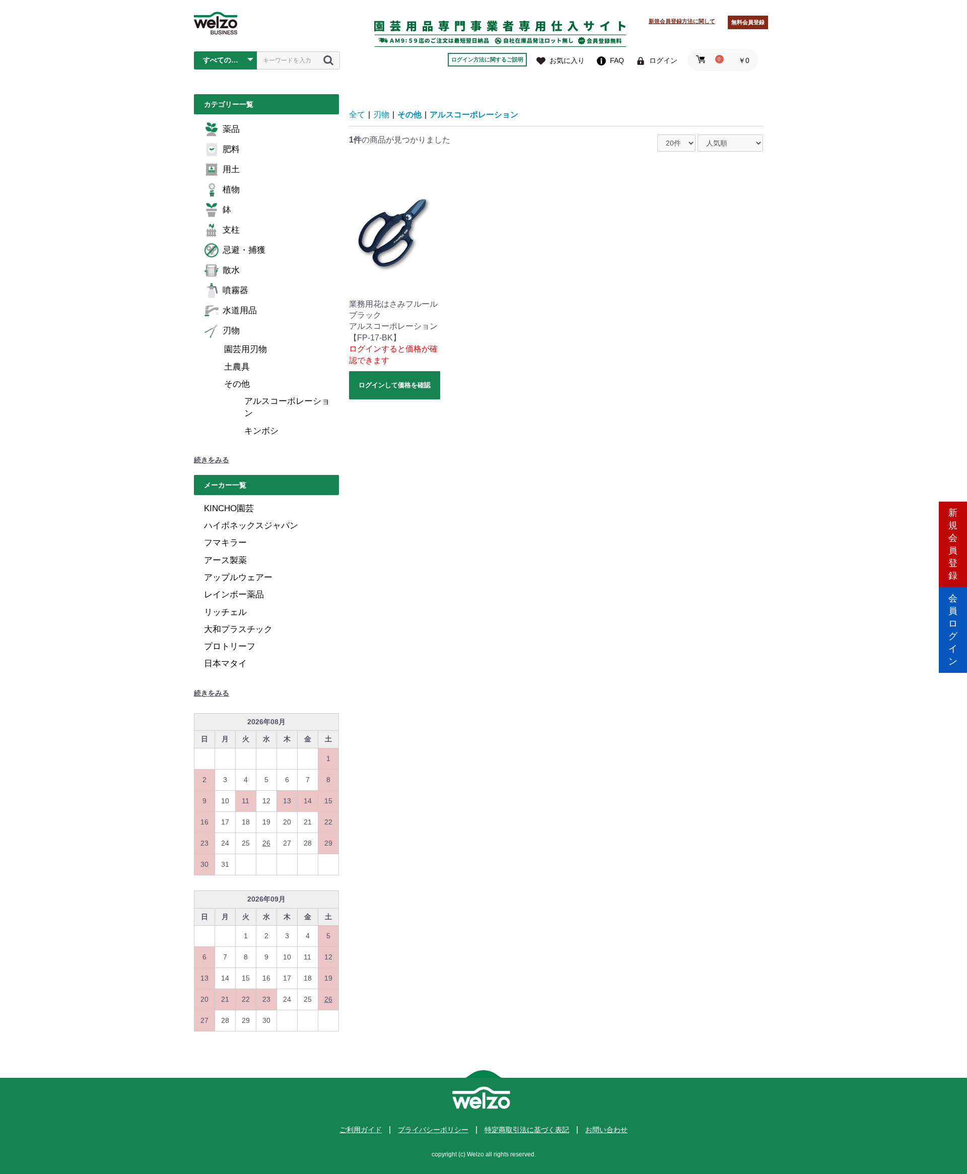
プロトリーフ (229, 646)
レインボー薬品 (234, 594)
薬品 (231, 129)
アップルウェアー (238, 577)
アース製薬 (225, 560)
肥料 (231, 149)
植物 (231, 189)
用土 (231, 169)
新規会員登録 (952, 544)
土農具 (237, 367)
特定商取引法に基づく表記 (527, 1130)
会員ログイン (952, 629)
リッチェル (225, 612)
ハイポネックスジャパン (251, 525)
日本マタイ (225, 663)
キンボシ (261, 431)
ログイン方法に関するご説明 (487, 59)
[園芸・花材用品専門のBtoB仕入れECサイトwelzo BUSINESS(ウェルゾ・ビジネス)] (215, 23)
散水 (231, 270)
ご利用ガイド (360, 1130)
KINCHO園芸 (229, 508)
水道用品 (240, 310)
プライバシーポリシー (433, 1130)
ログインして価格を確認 (395, 385)
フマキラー (225, 542)
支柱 (231, 230)
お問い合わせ (606, 1130)
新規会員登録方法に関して (682, 21)
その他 (237, 384)
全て (357, 114)
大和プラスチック (238, 629)
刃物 (231, 330)
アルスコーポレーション (287, 407)
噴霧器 (235, 290)
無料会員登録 (748, 22)
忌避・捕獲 (244, 250)
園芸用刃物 (245, 349)
